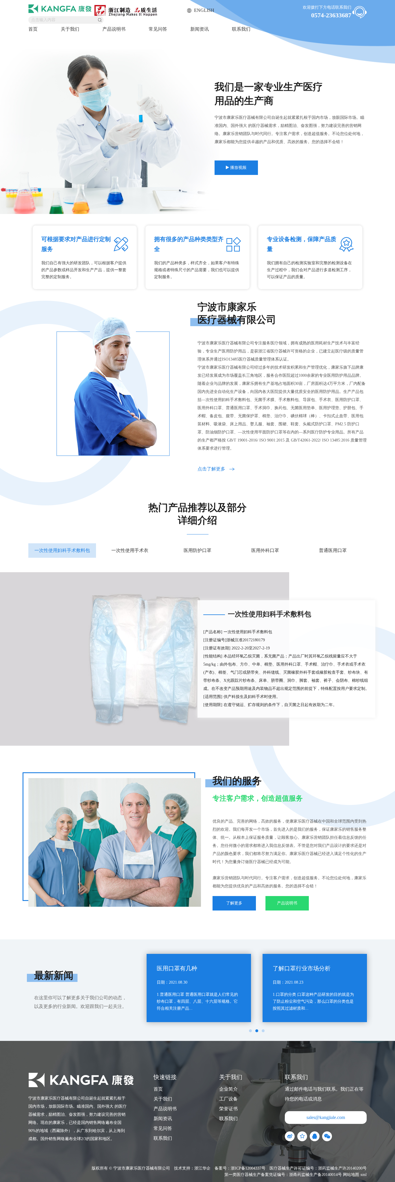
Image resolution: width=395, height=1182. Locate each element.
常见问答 (158, 29)
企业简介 (228, 1089)
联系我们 (241, 29)
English (203, 10)
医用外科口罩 (265, 550)
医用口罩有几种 (177, 968)
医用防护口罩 (197, 550)
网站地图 (351, 1174)
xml (363, 1174)
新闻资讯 (199, 29)
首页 (33, 29)
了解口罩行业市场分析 (302, 968)
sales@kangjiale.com (326, 1117)
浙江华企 (202, 1168)
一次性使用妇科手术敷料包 (62, 550)
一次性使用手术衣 (129, 550)
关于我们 (70, 29)
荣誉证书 (228, 1108)
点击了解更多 (212, 468)
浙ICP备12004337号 (248, 1168)
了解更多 (234, 903)
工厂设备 (228, 1098)
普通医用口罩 (333, 550)
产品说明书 (113, 29)
